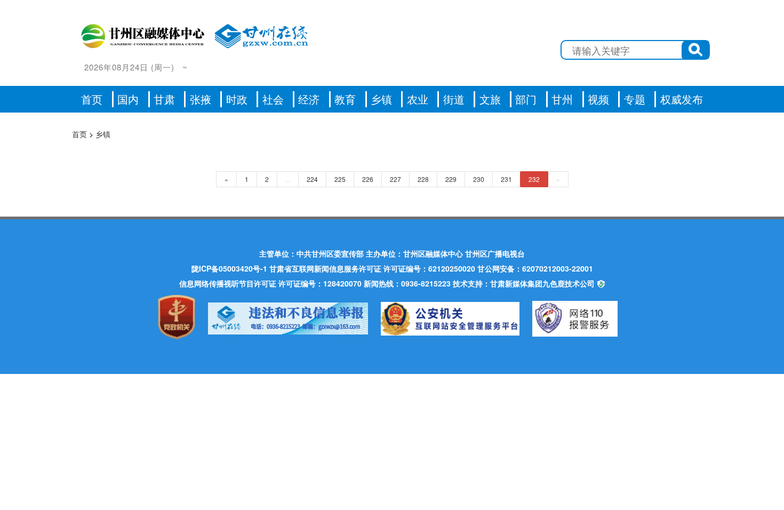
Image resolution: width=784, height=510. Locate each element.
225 (340, 179)
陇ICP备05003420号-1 (229, 268)
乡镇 (381, 99)
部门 (526, 99)
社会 (273, 99)
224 (312, 179)
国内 (128, 99)
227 (395, 179)
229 (451, 179)
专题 (634, 99)
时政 (236, 99)
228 (423, 179)
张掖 (200, 99)
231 (506, 179)
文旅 (490, 99)
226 (367, 179)
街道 (454, 99)
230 (478, 179)
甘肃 (164, 99)
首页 (91, 99)
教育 (345, 99)
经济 (308, 99)
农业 (417, 99)
